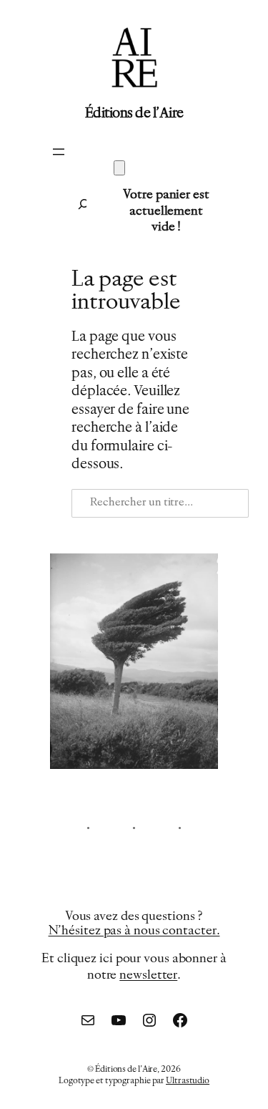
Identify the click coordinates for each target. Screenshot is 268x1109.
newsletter (148, 975)
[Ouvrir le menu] (58, 151)
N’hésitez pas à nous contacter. (134, 931)
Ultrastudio (187, 1081)
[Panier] (119, 167)
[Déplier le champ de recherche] (75, 204)
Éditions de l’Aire (134, 114)
